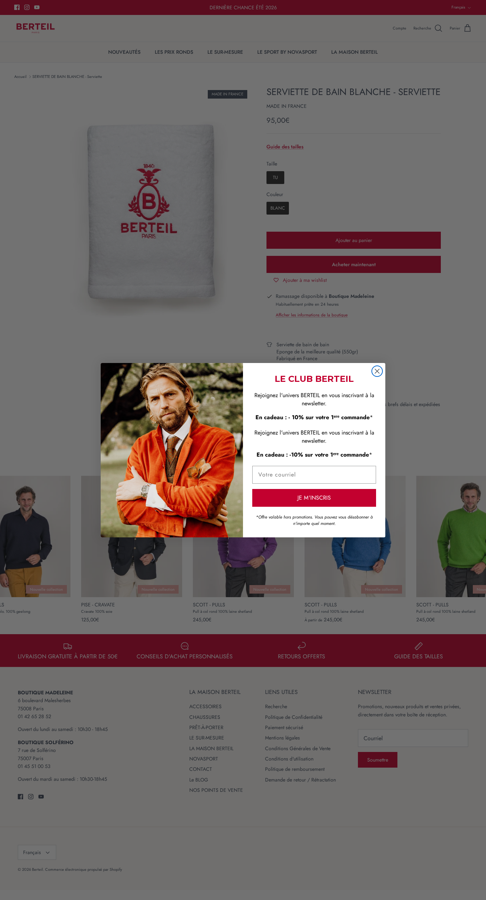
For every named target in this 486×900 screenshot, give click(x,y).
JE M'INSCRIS (314, 498)
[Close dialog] (377, 371)
